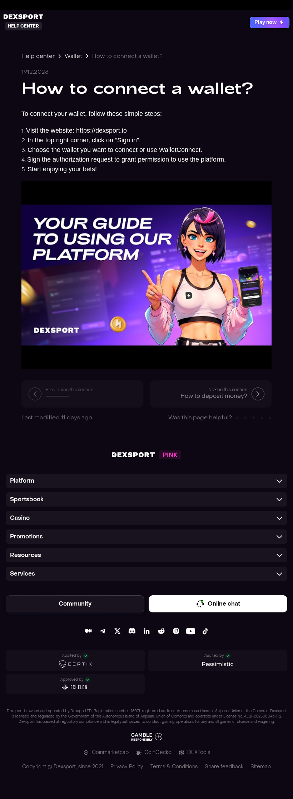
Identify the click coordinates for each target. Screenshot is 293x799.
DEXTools (198, 752)
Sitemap (260, 766)
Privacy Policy (126, 766)
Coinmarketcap (110, 752)
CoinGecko (158, 752)
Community (75, 603)
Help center (38, 56)
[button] (146, 481)
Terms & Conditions (174, 766)
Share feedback (224, 766)
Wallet (73, 56)
